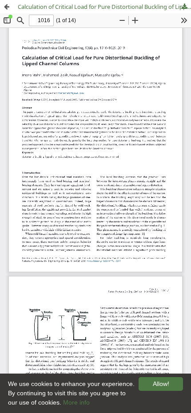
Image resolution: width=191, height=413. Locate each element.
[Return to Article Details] (6, 6)
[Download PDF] (184, 6)
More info (76, 402)
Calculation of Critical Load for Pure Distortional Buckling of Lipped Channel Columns (104, 7)
